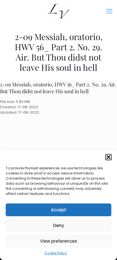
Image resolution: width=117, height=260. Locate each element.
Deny (58, 225)
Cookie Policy (55, 253)
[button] (108, 157)
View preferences (58, 241)
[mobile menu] (109, 11)
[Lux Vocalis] (58, 11)
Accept (58, 210)
